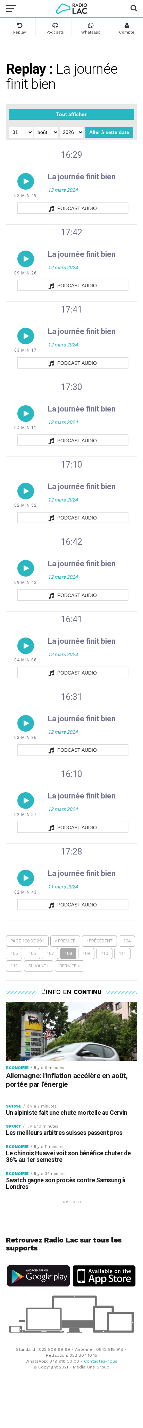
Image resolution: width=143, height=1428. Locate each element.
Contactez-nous (100, 1361)
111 (122, 953)
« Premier (65, 940)
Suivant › (38, 965)
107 (50, 953)
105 (14, 953)
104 (127, 940)
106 (32, 953)
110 (104, 953)
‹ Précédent (99, 940)
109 (86, 953)
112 (14, 965)
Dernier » (69, 965)
